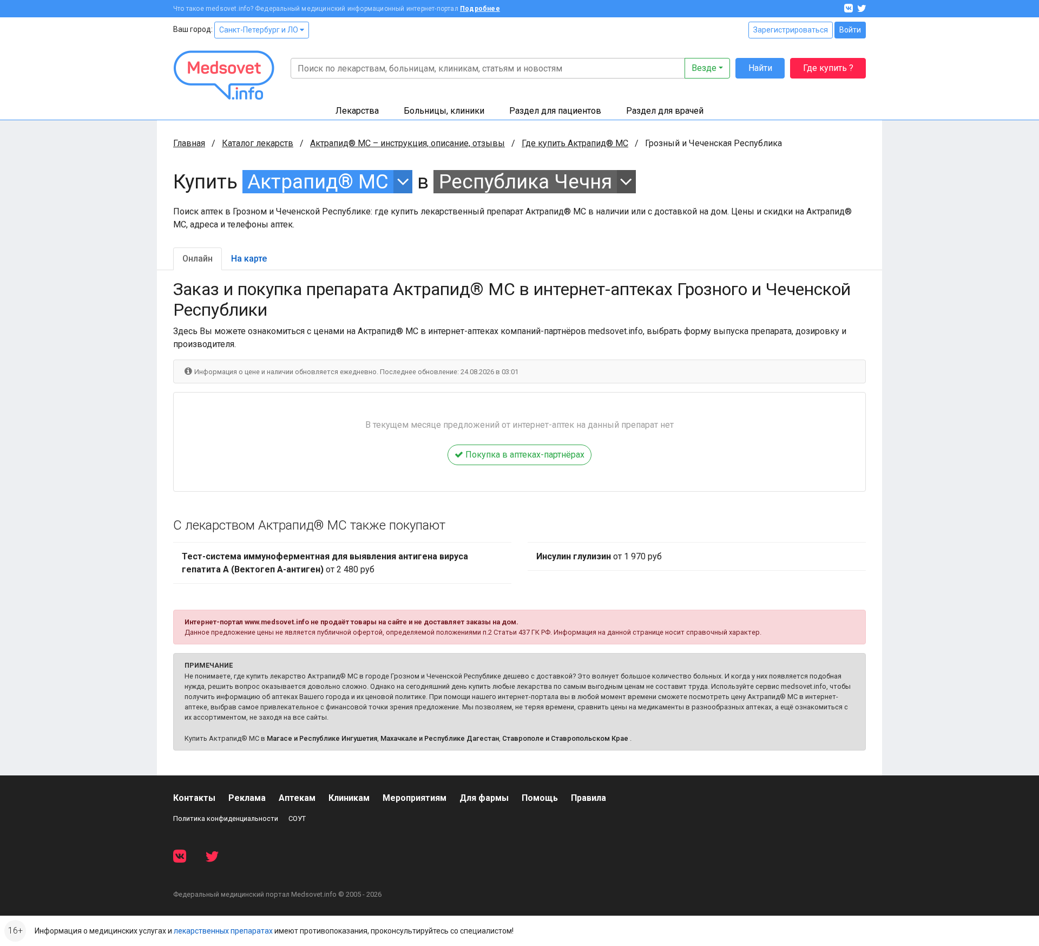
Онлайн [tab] (197, 258)
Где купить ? (828, 68)
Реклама (247, 798)
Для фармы (484, 798)
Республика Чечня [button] (525, 181)
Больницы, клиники (444, 111)
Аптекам (297, 798)
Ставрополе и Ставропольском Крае (565, 738)
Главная (189, 143)
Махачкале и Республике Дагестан (439, 738)
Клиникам (349, 798)
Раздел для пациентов (555, 111)
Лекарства (357, 111)
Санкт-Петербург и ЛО (259, 29)
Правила (588, 798)
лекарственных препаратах (223, 931)
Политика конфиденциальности (225, 818)
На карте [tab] (249, 258)
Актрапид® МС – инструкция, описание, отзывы (407, 143)
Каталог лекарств (257, 143)
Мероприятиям (414, 798)
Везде (704, 68)
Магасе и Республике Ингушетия (322, 738)
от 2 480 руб (325, 563)
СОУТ (297, 818)
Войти (850, 29)
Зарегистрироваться (790, 29)
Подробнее (480, 8)
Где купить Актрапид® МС (575, 143)
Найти (760, 68)
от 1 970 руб (599, 556)
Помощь (540, 798)
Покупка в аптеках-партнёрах (523, 454)
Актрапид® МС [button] (318, 181)
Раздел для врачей (664, 111)
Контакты (194, 798)
